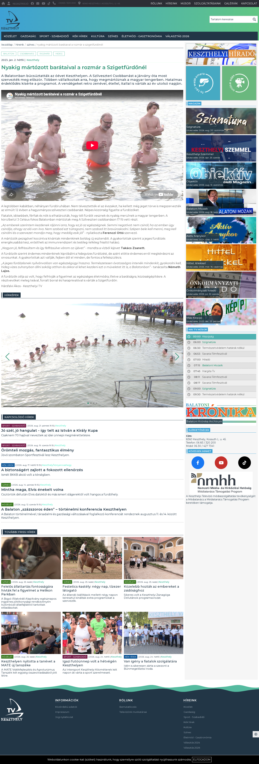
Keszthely (33, 60)
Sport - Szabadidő (54, 36)
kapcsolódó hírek (19, 417)
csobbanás (27, 53)
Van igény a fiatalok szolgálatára (150, 661)
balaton (8, 53)
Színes (113, 36)
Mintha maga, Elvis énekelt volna (32, 490)
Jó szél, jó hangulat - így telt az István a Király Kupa (49, 430)
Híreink (20, 44)
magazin (194, 103)
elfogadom (202, 759)
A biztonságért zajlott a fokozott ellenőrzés (42, 470)
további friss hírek (19, 532)
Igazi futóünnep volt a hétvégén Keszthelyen (90, 663)
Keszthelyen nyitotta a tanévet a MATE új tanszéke (28, 663)
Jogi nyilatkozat (64, 717)
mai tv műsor (198, 329)
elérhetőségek (199, 430)
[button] (7, 357)
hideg (59, 53)
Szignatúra (209, 342)
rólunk (156, 3)
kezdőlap (7, 44)
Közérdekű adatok (66, 706)
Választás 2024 (192, 742)
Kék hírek (80, 36)
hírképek (11, 295)
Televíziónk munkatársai (133, 711)
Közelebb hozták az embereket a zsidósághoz (151, 588)
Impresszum (62, 711)
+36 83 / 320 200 (67, 3)
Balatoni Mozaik (212, 365)
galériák (231, 3)
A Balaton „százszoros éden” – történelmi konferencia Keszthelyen (64, 509)
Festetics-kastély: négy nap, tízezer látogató (92, 588)
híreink (171, 3)
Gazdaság (28, 36)
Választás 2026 (177, 36)
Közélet (10, 36)
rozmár (45, 53)
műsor (186, 3)
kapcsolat (249, 3)
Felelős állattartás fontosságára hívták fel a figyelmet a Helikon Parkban (27, 590)
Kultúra (97, 36)
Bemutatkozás (127, 706)
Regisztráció (20, 4)
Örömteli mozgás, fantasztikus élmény (37, 450)
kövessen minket (200, 451)
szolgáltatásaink (207, 3)
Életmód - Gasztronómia (142, 36)
